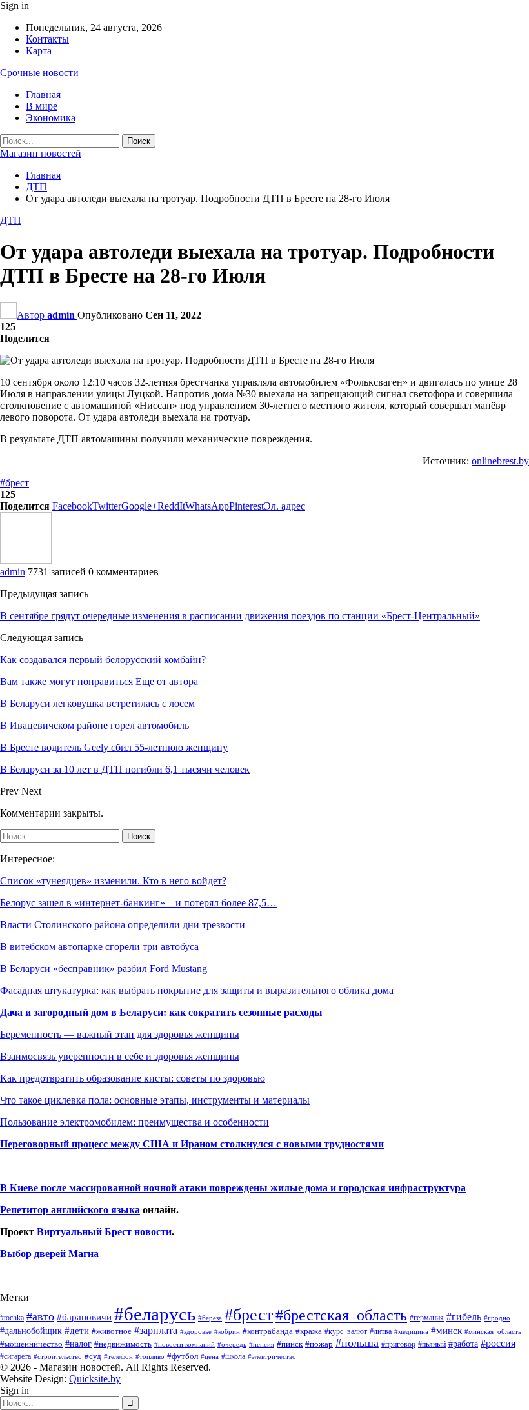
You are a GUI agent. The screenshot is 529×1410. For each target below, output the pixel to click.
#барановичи (84, 1317)
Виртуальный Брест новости (104, 1231)
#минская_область (492, 1331)
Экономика (50, 117)
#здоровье (196, 1331)
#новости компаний (184, 1344)
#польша (357, 1342)
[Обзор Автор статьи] (26, 560)
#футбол (182, 1356)
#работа (463, 1343)
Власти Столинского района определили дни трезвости (122, 924)
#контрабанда (268, 1331)
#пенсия (261, 1344)
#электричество (272, 1356)
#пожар (319, 1344)
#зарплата (155, 1330)
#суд (93, 1356)
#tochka (12, 1317)
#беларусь (154, 1314)
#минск (446, 1330)
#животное (112, 1331)
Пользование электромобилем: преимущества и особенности (134, 1122)
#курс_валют (345, 1331)
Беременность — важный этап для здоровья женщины (119, 1034)
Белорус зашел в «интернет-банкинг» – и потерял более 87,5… (138, 902)
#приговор (398, 1344)
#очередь (231, 1344)
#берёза (210, 1318)
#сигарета (15, 1356)
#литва (381, 1331)
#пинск (290, 1344)
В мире (41, 106)
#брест (14, 482)
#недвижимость (123, 1344)
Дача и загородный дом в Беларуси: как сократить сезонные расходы (161, 1012)
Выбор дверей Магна (49, 1253)
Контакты (47, 39)
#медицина (411, 1331)
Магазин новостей (40, 153)
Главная (43, 94)
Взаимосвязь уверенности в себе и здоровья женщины (119, 1056)
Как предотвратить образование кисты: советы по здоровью (132, 1078)
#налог (78, 1343)
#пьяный (432, 1344)
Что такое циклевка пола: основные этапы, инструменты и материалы (155, 1100)
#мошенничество (31, 1344)
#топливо (150, 1356)
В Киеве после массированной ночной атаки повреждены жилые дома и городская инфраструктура (233, 1187)
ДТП (10, 220)
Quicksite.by (95, 1378)
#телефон (118, 1356)
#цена (210, 1356)
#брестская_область (341, 1315)
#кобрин (227, 1331)
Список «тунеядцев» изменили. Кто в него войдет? (113, 880)
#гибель (463, 1317)
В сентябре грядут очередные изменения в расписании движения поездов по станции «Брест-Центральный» (240, 615)
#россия (498, 1343)
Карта (39, 50)
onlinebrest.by (500, 460)
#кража (308, 1331)
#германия (427, 1317)
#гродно (497, 1318)
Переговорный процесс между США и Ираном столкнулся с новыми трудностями (192, 1143)
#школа (233, 1357)
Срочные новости (39, 72)
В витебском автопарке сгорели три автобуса (99, 946)
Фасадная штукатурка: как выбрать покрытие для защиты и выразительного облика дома (197, 990)
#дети (77, 1331)
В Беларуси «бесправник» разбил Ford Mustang (103, 968)
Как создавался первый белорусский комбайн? (103, 659)
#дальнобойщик (31, 1331)
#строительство (58, 1356)
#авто (40, 1316)
